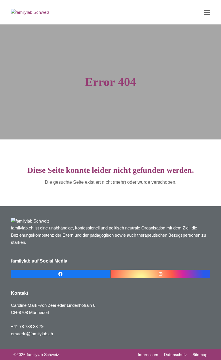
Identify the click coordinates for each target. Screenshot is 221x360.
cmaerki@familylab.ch (32, 333)
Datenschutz (175, 354)
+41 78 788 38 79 (27, 326)
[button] (207, 12)
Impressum (148, 354)
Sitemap (200, 354)
